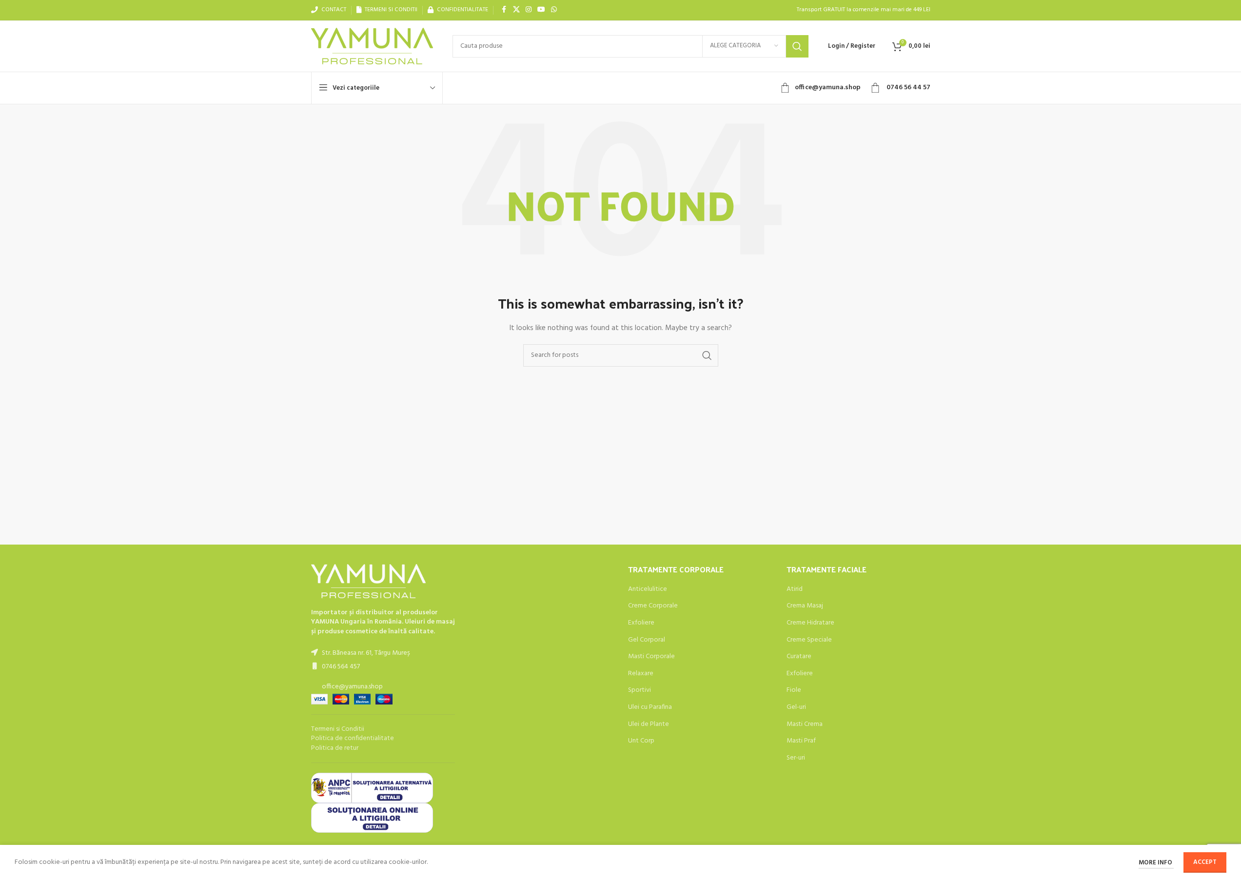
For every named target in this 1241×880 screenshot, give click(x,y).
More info (1156, 863)
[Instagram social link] (528, 10)
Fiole (794, 690)
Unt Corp (641, 741)
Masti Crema (805, 724)
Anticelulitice (647, 589)
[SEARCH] (797, 46)
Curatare (799, 657)
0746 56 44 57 (907, 87)
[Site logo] (372, 46)
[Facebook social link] (504, 10)
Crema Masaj (805, 606)
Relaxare (640, 674)
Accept (1205, 862)
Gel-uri (796, 707)
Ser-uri (796, 758)
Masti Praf (801, 741)
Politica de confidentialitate (352, 738)
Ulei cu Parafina (650, 707)
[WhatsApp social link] (554, 10)
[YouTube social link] (541, 10)
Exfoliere (641, 623)
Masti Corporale (651, 657)
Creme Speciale (809, 640)
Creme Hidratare (810, 623)
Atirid (795, 589)
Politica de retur (334, 748)
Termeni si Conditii (337, 729)
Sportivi (639, 690)
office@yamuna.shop (828, 87)
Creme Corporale (653, 606)
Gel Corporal (646, 640)
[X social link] (516, 10)
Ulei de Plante (648, 724)
